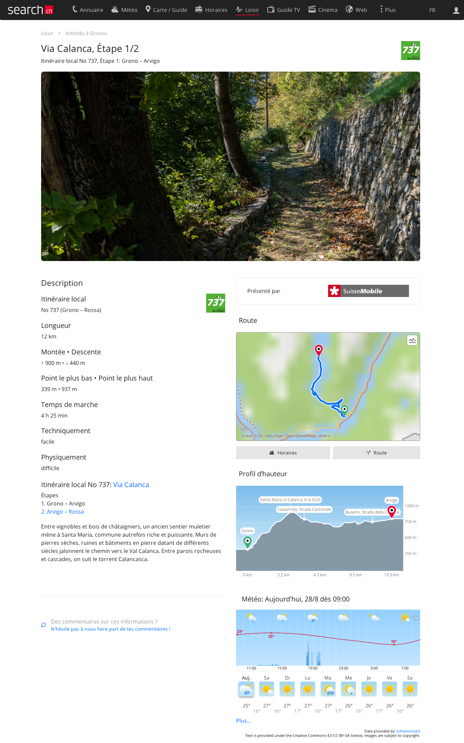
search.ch (253, 436)
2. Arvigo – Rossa (62, 511)
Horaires (287, 452)
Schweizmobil (408, 730)
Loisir (47, 33)
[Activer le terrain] (412, 340)
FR (432, 10)
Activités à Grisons (86, 33)
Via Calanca (131, 484)
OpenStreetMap (300, 436)
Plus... (243, 720)
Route (380, 452)
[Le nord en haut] (412, 433)
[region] (328, 387)
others (324, 436)
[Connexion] (456, 10)
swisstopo (274, 436)
